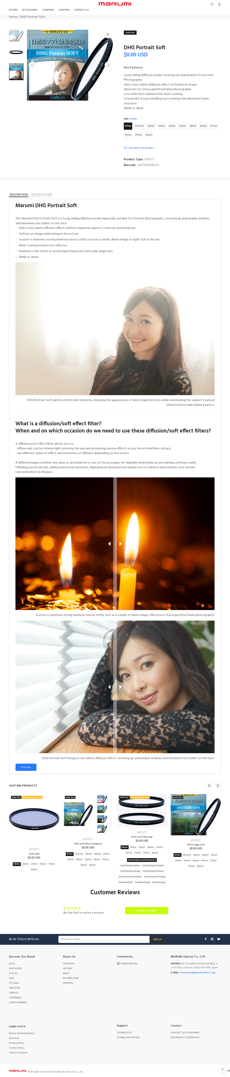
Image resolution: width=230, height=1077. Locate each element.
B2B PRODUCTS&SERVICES (185, 1037)
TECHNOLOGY (124, 1033)
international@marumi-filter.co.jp (197, 973)
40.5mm (139, 126)
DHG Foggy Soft (196, 845)
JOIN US (157, 939)
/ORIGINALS (15, 998)
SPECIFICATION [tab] (41, 195)
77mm (138, 135)
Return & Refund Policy (21, 1033)
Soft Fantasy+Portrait (153, 865)
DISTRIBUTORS (71, 978)
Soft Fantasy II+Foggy (154, 877)
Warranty (14, 1038)
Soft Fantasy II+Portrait (130, 877)
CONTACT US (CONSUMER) (185, 1033)
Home (13, 17)
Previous (32, 65)
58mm (193, 126)
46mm (151, 126)
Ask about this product (141, 148)
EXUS (12, 964)
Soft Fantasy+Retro (130, 865)
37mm (128, 126)
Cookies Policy (17, 1048)
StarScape (34, 854)
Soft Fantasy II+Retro (153, 871)
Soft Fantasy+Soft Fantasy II (142, 860)
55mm (182, 126)
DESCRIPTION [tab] (19, 195)
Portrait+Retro (126, 882)
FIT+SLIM (14, 983)
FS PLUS (13, 973)
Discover (26, 767)
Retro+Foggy (159, 882)
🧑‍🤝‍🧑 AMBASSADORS (127, 964)
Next (108, 65)
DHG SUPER (15, 968)
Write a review (147, 910)
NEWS (66, 973)
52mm (172, 126)
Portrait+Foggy (142, 882)
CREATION (14, 988)
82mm (149, 135)
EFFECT (150, 159)
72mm (128, 135)
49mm (161, 126)
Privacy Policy (16, 1043)
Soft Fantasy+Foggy (130, 871)
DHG (11, 978)
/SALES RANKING (18, 1002)
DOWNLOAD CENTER (128, 1037)
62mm (203, 126)
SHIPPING (68, 983)
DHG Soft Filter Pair (142, 837)
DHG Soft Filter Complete (88, 844)
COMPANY (69, 964)
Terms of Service (18, 1053)
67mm (213, 126)
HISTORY (68, 968)
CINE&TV (14, 993)
